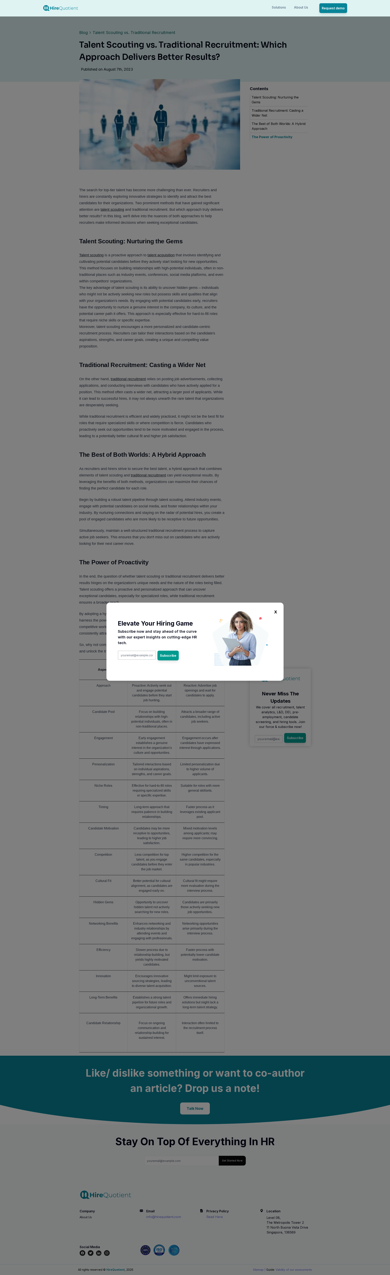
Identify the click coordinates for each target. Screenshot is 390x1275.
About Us (301, 7)
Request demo (333, 8)
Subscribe (168, 655)
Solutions (279, 7)
